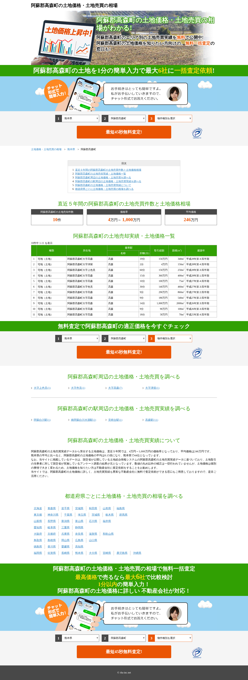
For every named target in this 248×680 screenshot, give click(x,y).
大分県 (93, 552)
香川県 (52, 546)
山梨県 (38, 521)
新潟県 (65, 521)
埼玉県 (82, 514)
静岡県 (79, 527)
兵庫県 (65, 533)
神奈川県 (53, 514)
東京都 (38, 514)
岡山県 (65, 540)
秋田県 (93, 508)
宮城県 (79, 508)
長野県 (52, 521)
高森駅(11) (151, 419)
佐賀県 (52, 552)
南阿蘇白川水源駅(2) (83, 419)
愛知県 (38, 527)
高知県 (79, 546)
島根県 (52, 540)
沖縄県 (137, 552)
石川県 (93, 521)
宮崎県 (107, 552)
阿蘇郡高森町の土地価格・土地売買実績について (103, 185)
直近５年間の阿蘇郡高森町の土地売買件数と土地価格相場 (108, 170)
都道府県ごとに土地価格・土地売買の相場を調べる (104, 189)
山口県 (93, 540)
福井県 (107, 521)
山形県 (107, 508)
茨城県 (96, 514)
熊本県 (79, 552)
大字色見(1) (78, 387)
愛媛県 (65, 546)
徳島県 (38, 546)
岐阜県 (52, 527)
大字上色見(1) (42, 387)
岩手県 (65, 508)
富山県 (79, 521)
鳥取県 (38, 540)
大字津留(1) (152, 387)
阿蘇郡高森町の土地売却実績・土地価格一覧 (100, 173)
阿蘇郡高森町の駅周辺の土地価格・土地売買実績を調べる (108, 181)
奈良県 (79, 533)
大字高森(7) (115, 387)
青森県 (52, 508)
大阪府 (38, 533)
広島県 (79, 540)
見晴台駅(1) (115, 419)
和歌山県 (108, 533)
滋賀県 (93, 533)
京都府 (52, 533)
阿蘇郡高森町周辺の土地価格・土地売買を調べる (103, 177)
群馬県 (123, 514)
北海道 (38, 508)
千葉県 (68, 514)
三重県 (65, 527)
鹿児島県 (122, 552)
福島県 (121, 508)
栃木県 (109, 514)
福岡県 (38, 552)
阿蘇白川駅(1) (42, 419)
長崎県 (65, 552)
